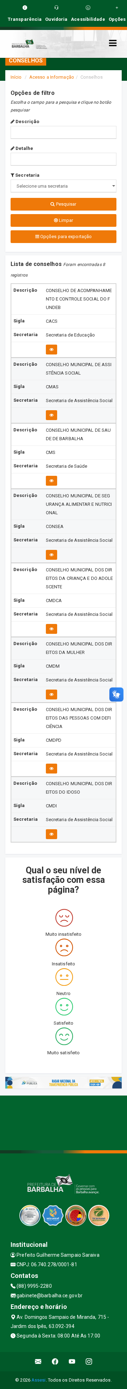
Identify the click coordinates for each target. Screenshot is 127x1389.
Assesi (38, 1380)
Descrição (26, 121)
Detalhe (23, 148)
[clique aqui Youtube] (72, 1361)
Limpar (65, 220)
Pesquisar (66, 204)
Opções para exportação (65, 236)
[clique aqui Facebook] (55, 1361)
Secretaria (27, 175)
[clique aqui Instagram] (89, 1361)
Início (16, 77)
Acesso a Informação (51, 77)
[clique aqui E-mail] (38, 1361)
